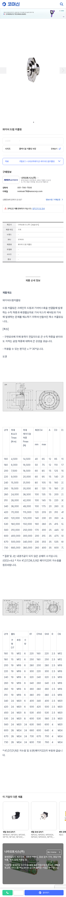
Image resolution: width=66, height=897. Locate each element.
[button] (60, 869)
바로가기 (35, 225)
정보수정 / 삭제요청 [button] (53, 200)
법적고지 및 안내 (38, 209)
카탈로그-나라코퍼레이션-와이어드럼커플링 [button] (37, 161)
